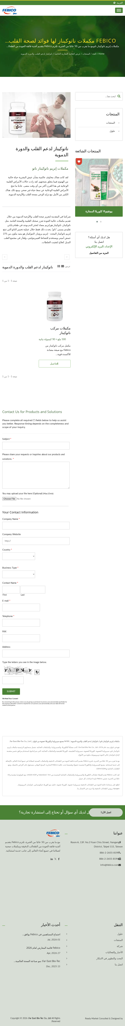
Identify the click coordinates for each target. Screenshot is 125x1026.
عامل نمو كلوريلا (50, 785)
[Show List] (59, 266)
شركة (120, 946)
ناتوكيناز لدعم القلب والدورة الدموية (36, 54)
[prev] (4, 257)
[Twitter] (55, 859)
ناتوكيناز (30, 785)
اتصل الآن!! (106, 812)
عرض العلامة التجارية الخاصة (67, 54)
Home (101, 54)
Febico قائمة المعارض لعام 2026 (43, 947)
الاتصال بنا (81, 788)
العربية (120, 3)
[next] (66, 257)
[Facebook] (58, 859)
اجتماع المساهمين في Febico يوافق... (41, 934)
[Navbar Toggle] (119, 10)
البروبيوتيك (22, 785)
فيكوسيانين (38, 785)
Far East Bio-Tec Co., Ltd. (39, 1018)
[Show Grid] (63, 266)
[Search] (119, 96)
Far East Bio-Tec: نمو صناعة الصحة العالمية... (37, 961)
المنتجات (86, 54)
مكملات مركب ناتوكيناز (60, 330)
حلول (112, 131)
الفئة (94, 54)
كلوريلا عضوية (62, 785)
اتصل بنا (119, 964)
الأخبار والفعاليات (114, 952)
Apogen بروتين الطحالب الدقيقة (107, 788)
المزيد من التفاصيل (99, 253)
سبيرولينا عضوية (74, 785)
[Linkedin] (52, 859)
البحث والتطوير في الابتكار (109, 958)
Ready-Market (91, 1019)
